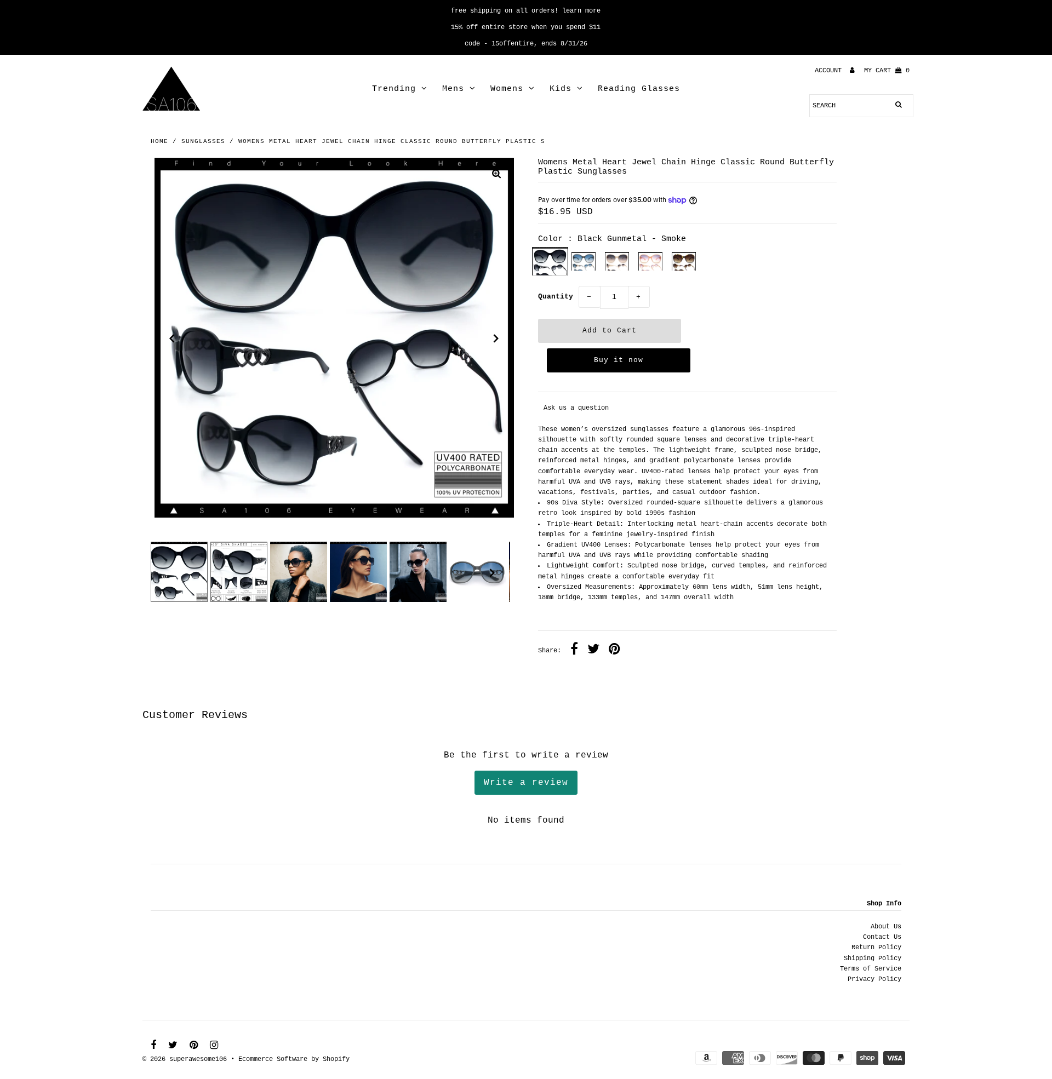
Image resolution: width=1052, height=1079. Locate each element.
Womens (506, 89)
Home (159, 141)
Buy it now (618, 360)
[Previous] (172, 338)
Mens (453, 89)
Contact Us (882, 937)
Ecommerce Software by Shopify (294, 1059)
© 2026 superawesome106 (184, 1059)
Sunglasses (203, 141)
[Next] (496, 338)
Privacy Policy (874, 979)
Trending (394, 89)
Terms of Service (870, 969)
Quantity (555, 296)
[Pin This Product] (614, 650)
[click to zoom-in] (496, 175)
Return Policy (876, 947)
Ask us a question (576, 408)
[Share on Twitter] (593, 650)
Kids (560, 89)
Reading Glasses (639, 89)
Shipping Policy (872, 958)
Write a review (526, 783)
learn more (581, 11)
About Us (886, 927)
